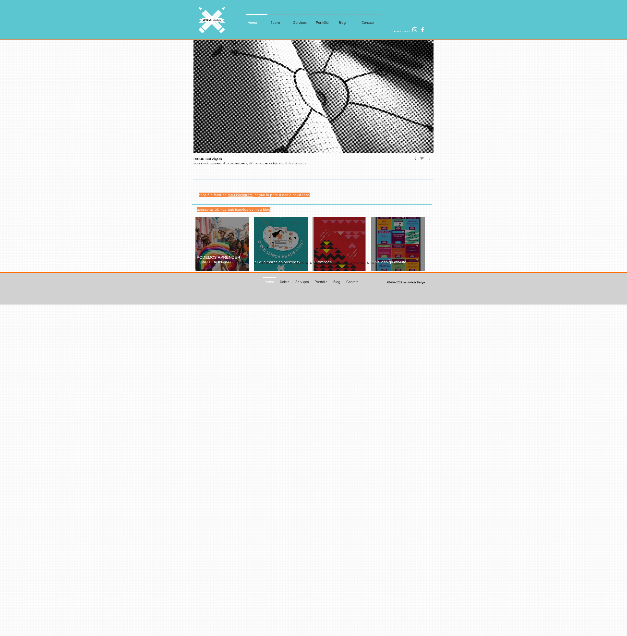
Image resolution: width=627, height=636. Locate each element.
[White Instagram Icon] (414, 29)
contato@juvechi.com (330, 263)
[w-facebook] (422, 29)
